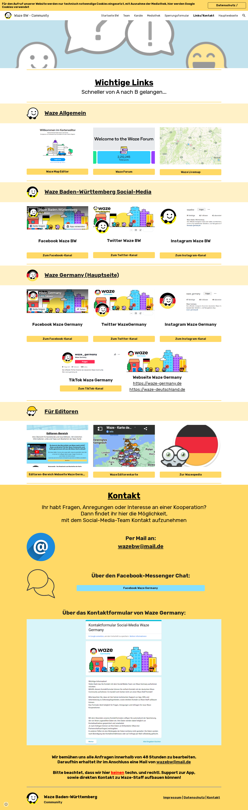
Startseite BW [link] (110, 15)
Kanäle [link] (138, 15)
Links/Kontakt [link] (203, 15)
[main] (124, 85)
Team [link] (126, 15)
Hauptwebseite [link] (228, 15)
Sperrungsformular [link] (177, 15)
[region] (124, 5)
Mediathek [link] (153, 15)
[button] (244, 15)
